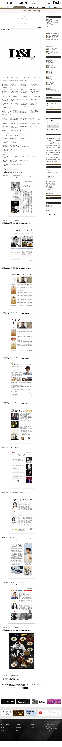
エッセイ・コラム (50, 59)
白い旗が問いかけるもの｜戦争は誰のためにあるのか (53, 30)
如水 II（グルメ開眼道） (51, 82)
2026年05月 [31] (49, 209)
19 (52, 127)
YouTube (18, 730)
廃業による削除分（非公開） (51, 90)
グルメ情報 (49, 76)
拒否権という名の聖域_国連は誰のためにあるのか (53, 152)
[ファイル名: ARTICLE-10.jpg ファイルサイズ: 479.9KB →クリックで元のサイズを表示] (21, 651)
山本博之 (49, 189)
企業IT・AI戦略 (49, 61)
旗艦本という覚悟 (50, 24)
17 (49, 127)
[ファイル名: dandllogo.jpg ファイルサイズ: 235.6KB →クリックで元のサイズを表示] (21, 54)
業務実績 (33, 684)
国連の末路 (48, 150)
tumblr (33, 727)
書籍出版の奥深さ (57, 154)
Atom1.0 (56, 214)
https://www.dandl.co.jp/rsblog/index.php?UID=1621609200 (16, 313)
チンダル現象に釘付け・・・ (51, 183)
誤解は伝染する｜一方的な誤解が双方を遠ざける (53, 41)
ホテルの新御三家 (49, 140)
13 (54, 126)
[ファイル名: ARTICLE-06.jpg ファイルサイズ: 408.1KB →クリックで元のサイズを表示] (21, 514)
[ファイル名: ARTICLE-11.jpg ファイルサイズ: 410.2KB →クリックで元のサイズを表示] (21, 604)
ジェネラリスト (51, 157)
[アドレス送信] (48, 107)
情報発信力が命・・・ (7, 29)
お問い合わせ (4, 730)
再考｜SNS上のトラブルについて (52, 36)
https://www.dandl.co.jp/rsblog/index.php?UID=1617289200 (16, 448)
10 (49, 126)
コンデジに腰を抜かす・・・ (51, 188)
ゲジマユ (49, 182)
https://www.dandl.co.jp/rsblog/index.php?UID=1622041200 (16, 223)
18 (51, 127)
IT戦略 (20, 685)
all (58, 211)
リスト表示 (30, 21)
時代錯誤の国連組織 (52, 145)
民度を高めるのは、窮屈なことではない (53, 28)
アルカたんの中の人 (51, 184)
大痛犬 (49, 177)
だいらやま (50, 187)
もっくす (49, 175)
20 (54, 127)
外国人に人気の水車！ (50, 186)
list (58, 91)
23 (47, 129)
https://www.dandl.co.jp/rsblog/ (10, 679)
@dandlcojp (19, 727)
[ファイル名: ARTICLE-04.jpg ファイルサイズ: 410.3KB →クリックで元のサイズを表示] (21, 424)
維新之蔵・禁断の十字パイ (51, 72)
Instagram (33, 724)
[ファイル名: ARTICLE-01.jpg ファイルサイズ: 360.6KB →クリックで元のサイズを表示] (21, 244)
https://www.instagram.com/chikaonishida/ (12, 172)
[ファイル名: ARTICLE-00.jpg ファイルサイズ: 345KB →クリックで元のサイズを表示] (21, 198)
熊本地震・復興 (49, 84)
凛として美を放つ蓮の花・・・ (52, 193)
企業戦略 (23, 685)
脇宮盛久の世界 (49, 70)
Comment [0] (20, 687)
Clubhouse (49, 87)
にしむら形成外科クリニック (51, 67)
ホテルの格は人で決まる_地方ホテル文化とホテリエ (53, 142)
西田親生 (49, 185)
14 (56, 126)
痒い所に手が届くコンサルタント (25, 684)
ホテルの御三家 (55, 140)
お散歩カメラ (49, 77)
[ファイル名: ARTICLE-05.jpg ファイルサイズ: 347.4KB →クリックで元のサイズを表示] (21, 469)
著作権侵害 (49, 88)
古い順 (25, 23)
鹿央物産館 (49, 78)
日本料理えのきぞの (50, 71)
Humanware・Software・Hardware (54, 138)
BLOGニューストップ (50, 19)
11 (51, 126)
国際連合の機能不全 (53, 150)
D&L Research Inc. (49, 726)
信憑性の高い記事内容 (8, 684)
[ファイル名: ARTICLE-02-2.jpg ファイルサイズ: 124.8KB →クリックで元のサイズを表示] (21, 334)
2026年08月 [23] (49, 205)
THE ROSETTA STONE (6, 724)
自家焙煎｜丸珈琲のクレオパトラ (52, 51)
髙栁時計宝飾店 (49, 66)
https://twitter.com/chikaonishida (10, 169)
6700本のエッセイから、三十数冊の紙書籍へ (53, 26)
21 (56, 127)
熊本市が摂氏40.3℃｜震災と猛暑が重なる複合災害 (53, 53)
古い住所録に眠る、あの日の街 (52, 48)
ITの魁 (17, 685)
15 (57, 126)
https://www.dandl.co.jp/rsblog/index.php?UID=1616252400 (16, 493)
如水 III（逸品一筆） (50, 83)
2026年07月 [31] (49, 206)
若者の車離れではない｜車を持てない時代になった (53, 43)
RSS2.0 (51, 214)
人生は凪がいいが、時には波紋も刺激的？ (53, 33)
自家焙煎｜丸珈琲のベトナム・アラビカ (53, 50)
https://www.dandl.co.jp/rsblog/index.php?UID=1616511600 (16, 584)
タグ (13, 19)
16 (47, 127)
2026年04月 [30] (49, 210)
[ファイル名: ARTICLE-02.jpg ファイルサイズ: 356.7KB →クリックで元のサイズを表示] (21, 289)
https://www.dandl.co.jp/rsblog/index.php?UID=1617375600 (16, 358)
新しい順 (20, 23)
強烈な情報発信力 (15, 684)
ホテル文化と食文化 (50, 73)
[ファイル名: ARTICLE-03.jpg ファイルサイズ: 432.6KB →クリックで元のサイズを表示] (21, 379)
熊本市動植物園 (49, 79)
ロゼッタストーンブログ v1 (51, 113)
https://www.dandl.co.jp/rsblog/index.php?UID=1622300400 (16, 630)
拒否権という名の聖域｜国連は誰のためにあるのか (53, 23)
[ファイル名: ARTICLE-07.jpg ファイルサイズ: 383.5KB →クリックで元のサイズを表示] (21, 559)
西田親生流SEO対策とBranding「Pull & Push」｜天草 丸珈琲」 (53, 46)
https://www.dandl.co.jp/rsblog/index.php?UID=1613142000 (16, 403)
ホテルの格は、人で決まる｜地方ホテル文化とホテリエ (53, 21)
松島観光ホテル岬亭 (50, 65)
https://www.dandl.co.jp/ (9, 676)
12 (52, 126)
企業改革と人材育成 (50, 62)
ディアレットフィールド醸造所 (52, 68)
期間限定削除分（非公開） (51, 89)
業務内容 (37, 684)
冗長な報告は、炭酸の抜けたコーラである (53, 38)
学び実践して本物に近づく (54, 161)
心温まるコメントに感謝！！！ (52, 191)
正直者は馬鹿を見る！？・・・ (52, 181)
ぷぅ (49, 173)
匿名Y (49, 170)
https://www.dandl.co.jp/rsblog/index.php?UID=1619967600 (16, 268)
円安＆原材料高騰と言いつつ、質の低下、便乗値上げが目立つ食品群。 (53, 172)
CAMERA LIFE (49, 97)
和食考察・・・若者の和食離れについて (53, 169)
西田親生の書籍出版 (50, 60)
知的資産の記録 (50, 154)
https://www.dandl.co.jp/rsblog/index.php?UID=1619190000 (16, 177)
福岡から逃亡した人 (51, 176)
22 (57, 127)
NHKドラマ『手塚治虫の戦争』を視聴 (53, 35)
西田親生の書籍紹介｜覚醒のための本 (53, 39)
